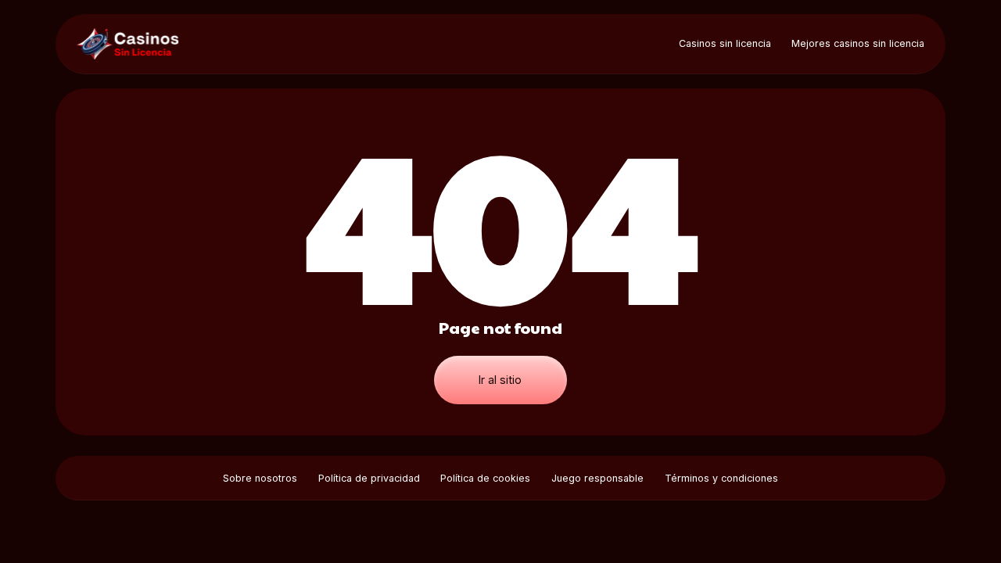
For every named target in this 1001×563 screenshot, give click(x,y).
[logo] (132, 43)
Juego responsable (597, 478)
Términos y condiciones (721, 478)
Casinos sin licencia (725, 43)
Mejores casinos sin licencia (857, 43)
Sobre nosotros (260, 478)
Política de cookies (485, 478)
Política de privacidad (369, 478)
